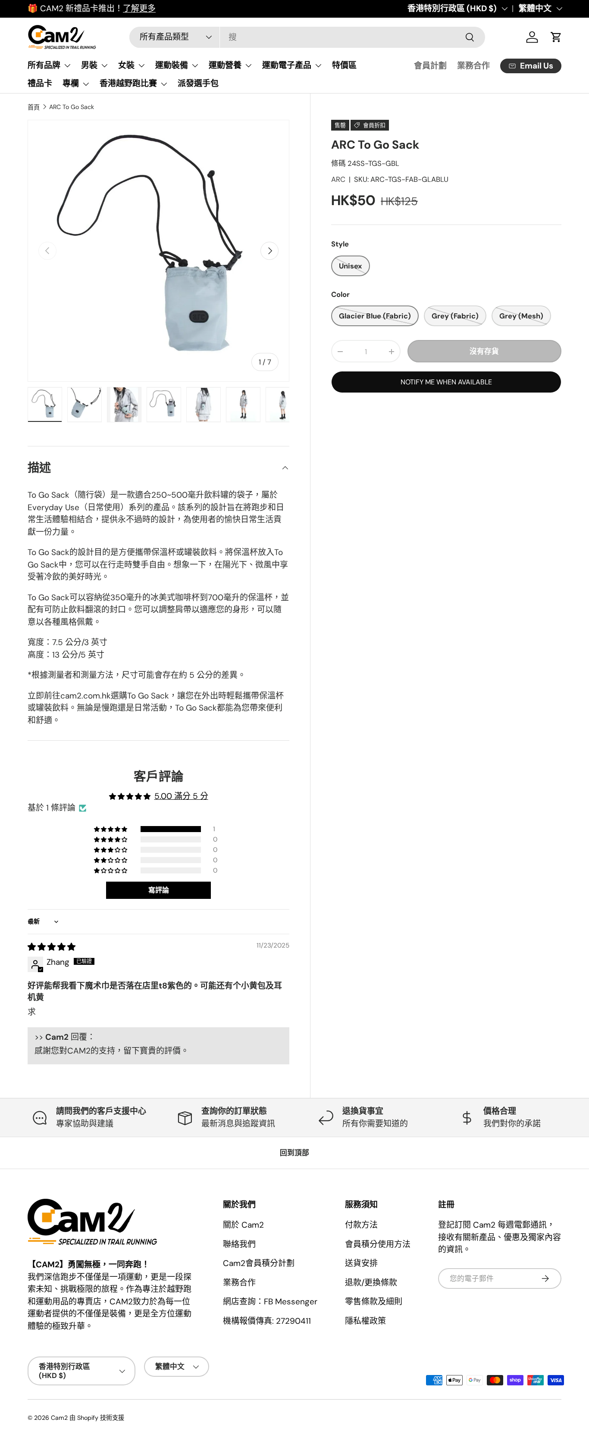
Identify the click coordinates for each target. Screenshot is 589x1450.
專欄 (71, 83)
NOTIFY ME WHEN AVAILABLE (446, 382)
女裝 (126, 65)
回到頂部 (294, 1152)
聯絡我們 (239, 1244)
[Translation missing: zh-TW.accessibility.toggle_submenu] (67, 65)
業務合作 (473, 65)
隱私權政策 (365, 1321)
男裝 (89, 65)
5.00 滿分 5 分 (181, 796)
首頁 (34, 107)
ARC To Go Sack (71, 107)
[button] (111, 829)
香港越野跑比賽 (128, 83)
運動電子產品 (286, 65)
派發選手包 (198, 83)
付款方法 (361, 1224)
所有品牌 (44, 65)
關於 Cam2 (243, 1224)
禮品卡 (40, 83)
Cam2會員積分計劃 (258, 1263)
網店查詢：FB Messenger (270, 1301)
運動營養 (225, 65)
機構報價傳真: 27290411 (267, 1321)
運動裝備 (171, 65)
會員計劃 (430, 65)
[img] (51, 947)
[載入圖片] (45, 404)
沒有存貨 (484, 351)
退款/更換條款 (371, 1282)
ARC (338, 179)
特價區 (344, 65)
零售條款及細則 (373, 1301)
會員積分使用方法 (377, 1244)
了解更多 (139, 8)
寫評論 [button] (158, 890)
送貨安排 (361, 1263)
